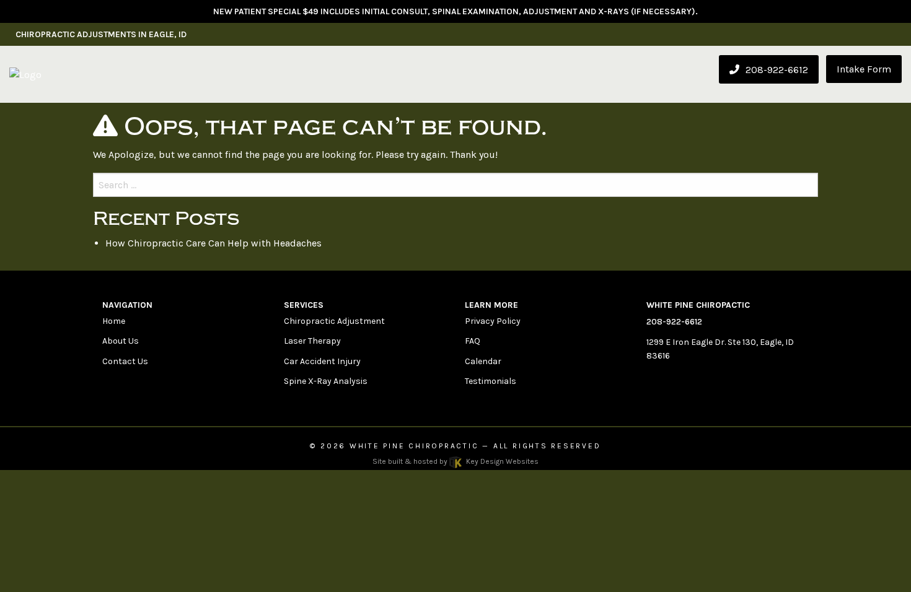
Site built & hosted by (455, 461)
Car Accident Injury (322, 361)
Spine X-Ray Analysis (325, 381)
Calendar (483, 361)
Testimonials (490, 381)
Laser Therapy (312, 341)
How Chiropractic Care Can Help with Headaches (213, 243)
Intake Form (864, 69)
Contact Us (125, 361)
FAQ (472, 341)
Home (113, 321)
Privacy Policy (493, 321)
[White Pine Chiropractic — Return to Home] (25, 74)
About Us (120, 341)
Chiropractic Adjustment (334, 321)
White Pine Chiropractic (414, 446)
